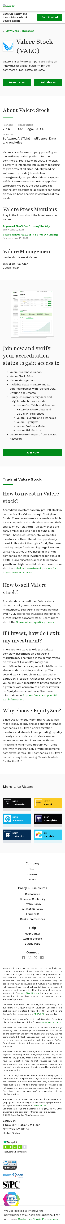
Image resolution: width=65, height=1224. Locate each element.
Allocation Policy (32, 909)
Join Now (32, 452)
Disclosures (32, 894)
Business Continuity (32, 899)
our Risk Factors (30, 993)
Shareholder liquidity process (35, 622)
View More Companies (20, 30)
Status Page (32, 943)
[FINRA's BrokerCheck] (13, 1175)
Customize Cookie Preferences (38, 1219)
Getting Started (32, 938)
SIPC (42, 1014)
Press (32, 879)
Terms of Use (39, 1105)
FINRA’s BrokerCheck (50, 1022)
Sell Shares (48, 82)
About (32, 869)
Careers (33, 874)
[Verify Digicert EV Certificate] (10, 1164)
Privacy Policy (32, 904)
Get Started (50, 17)
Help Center (32, 933)
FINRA (36, 1014)
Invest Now (17, 82)
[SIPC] (11, 1184)
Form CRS (32, 914)
